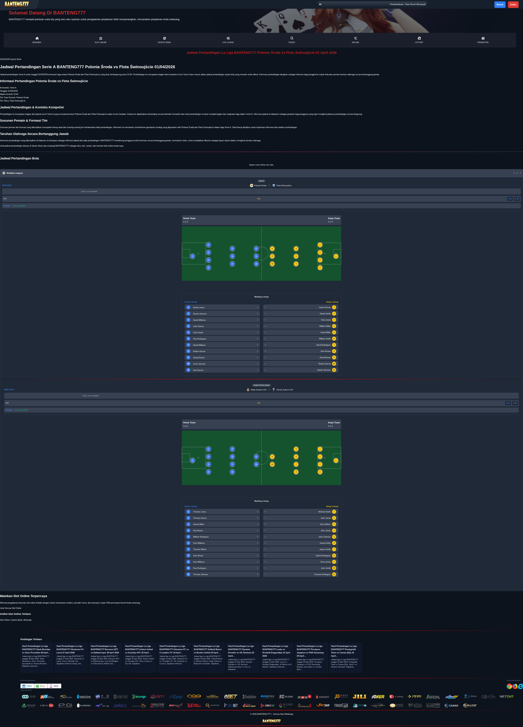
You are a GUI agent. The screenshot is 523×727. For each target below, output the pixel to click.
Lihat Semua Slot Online (10, 608)
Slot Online (101, 42)
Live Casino (228, 42)
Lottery (419, 42)
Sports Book (164, 42)
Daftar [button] (513, 4)
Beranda (37, 42)
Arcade (355, 42)
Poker (292, 42)
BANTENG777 (62, 146)
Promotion (483, 42)
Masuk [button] (500, 4)
